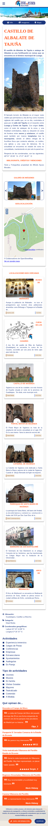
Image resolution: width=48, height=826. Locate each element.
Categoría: (9, 620)
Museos (9, 678)
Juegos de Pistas (14, 646)
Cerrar (40, 821)
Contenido (10, 693)
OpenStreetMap (30, 249)
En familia (10, 681)
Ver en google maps (12, 261)
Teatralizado (11, 690)
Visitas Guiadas (13, 684)
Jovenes (10, 675)
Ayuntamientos (13, 658)
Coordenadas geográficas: (16, 626)
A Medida (10, 697)
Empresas (10, 652)
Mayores (10, 687)
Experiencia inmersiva (16, 642)
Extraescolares (13, 655)
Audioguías (11, 661)
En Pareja (10, 664)
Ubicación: (9, 614)
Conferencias (12, 649)
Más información (21, 821)
